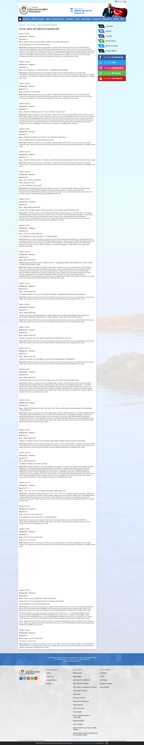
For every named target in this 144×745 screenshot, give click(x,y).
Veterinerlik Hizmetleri (80, 691)
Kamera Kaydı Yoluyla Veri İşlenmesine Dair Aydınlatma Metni (85, 734)
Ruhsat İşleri (77, 694)
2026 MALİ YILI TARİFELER (81, 680)
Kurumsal (26, 19)
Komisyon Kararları (79, 698)
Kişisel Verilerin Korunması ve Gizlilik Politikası (84, 728)
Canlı (122, 19)
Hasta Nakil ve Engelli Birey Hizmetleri (85, 687)
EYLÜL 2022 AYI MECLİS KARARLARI (47, 25)
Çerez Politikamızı (77, 743)
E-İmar (77, 19)
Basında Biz (97, 19)
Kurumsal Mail (104, 687)
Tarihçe (48, 673)
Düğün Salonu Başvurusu (81, 701)
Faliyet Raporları (78, 705)
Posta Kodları (77, 712)
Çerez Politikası (78, 724)
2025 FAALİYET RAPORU (81, 683)
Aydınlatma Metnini (90, 743)
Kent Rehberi (86, 19)
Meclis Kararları (58, 19)
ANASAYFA (22, 25)
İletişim (116, 19)
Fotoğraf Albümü (51, 680)
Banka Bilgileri (77, 676)
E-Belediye (69, 19)
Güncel (48, 19)
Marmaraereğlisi (38, 19)
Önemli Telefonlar (78, 708)
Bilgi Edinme (107, 19)
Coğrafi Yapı (50, 676)
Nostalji (48, 683)
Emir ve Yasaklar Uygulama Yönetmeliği (81, 716)
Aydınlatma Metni (78, 721)
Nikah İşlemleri (77, 673)
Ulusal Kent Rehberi (106, 683)
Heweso (123, 741)
